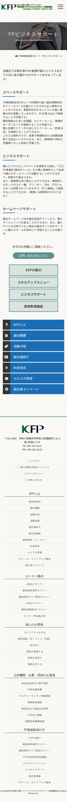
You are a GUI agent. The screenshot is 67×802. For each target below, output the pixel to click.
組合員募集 (35, 533)
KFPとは (19, 324)
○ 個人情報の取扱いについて (33, 467)
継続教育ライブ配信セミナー (34, 597)
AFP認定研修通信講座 (35, 757)
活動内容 (19, 346)
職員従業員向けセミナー (34, 609)
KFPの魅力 (34, 270)
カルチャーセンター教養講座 (34, 695)
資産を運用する (34, 651)
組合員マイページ (26, 389)
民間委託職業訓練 (34, 721)
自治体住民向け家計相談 (34, 683)
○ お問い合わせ (33, 480)
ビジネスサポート (33, 294)
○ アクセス (33, 461)
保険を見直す (35, 658)
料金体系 (19, 367)
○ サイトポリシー (33, 473)
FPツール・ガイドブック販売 (35, 559)
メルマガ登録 (22, 378)
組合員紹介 (21, 356)
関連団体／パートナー (35, 539)
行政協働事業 (35, 689)
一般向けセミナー (34, 584)
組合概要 (19, 335)
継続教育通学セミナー (35, 590)
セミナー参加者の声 (35, 616)
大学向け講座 (35, 715)
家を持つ (35, 645)
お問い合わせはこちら (33, 255)
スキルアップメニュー (33, 282)
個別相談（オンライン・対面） (35, 638)
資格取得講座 (33, 306)
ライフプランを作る (35, 632)
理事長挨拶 (35, 501)
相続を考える (35, 664)
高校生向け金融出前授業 (34, 708)
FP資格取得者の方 (27, 55)
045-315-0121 (34, 446)
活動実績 (35, 520)
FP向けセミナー (34, 603)
